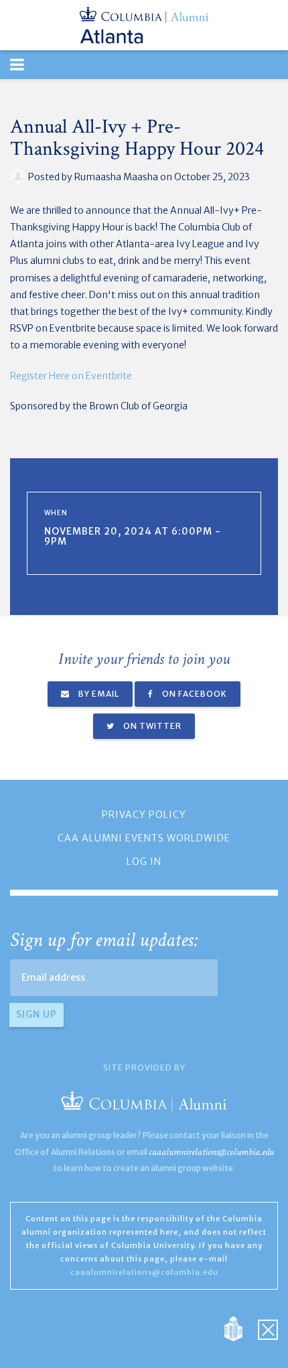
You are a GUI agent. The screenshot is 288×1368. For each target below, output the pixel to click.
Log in (144, 862)
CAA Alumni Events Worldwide (144, 838)
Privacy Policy (144, 815)
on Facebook (193, 694)
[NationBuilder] (240, 1328)
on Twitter (151, 726)
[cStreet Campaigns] (268, 1328)
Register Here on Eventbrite (71, 376)
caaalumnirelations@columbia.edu (211, 1152)
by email (97, 694)
